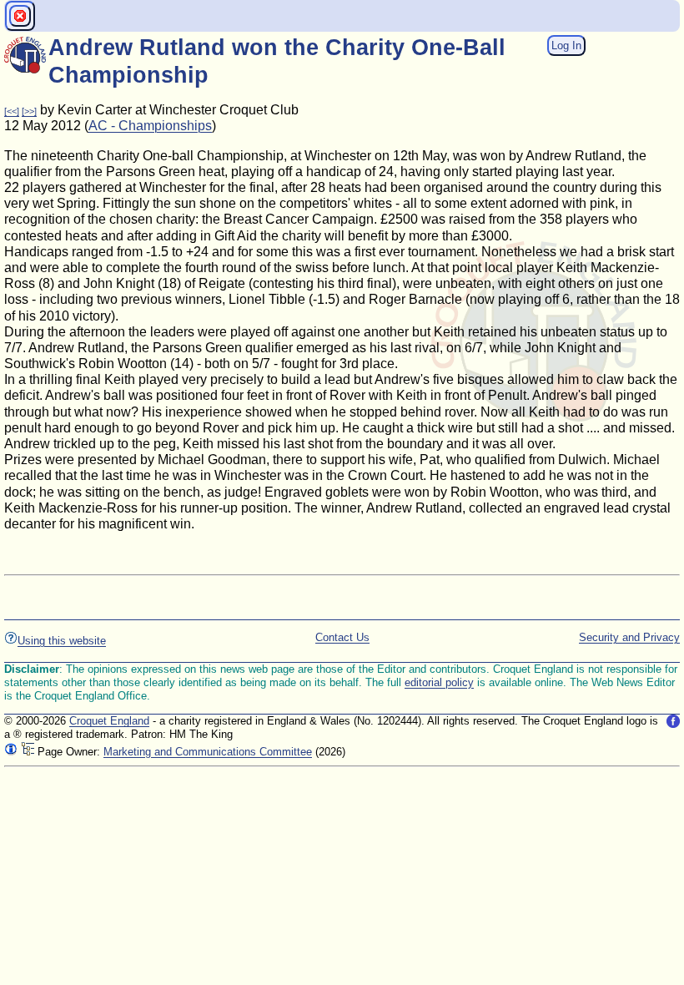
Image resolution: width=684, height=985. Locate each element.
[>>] (29, 111)
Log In (566, 45)
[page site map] (27, 751)
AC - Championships (150, 126)
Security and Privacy (629, 637)
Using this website (62, 640)
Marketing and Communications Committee (207, 751)
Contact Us (342, 637)
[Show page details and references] (11, 751)
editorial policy (439, 682)
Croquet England (109, 721)
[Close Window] (20, 16)
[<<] (11, 111)
